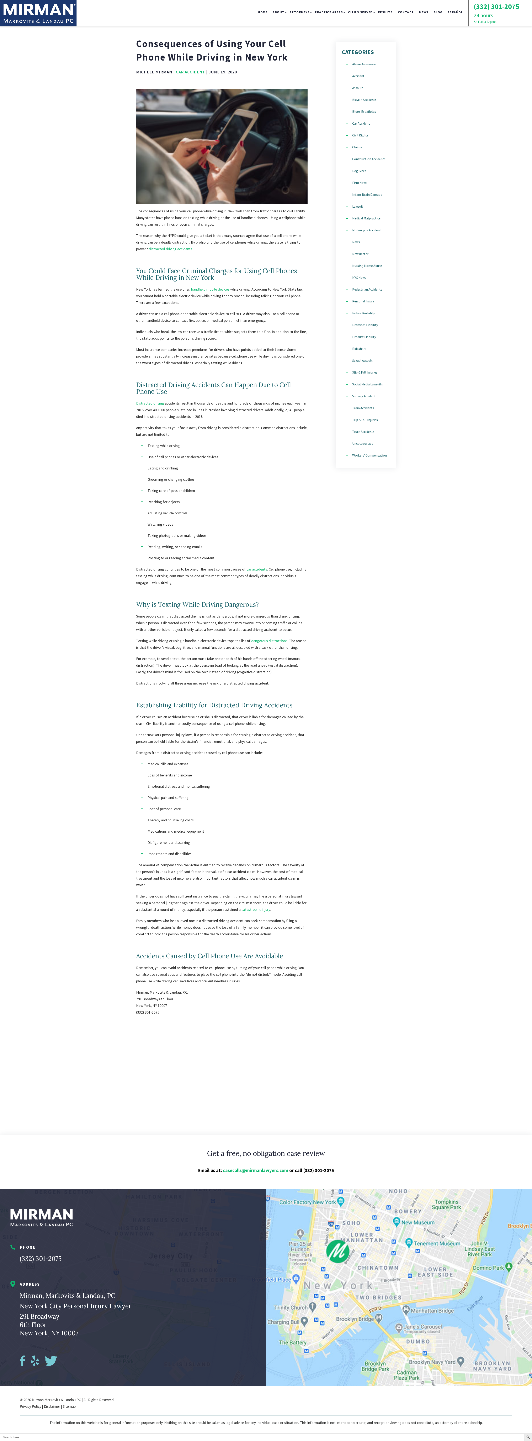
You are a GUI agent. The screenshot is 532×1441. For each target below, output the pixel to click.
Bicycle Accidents (364, 100)
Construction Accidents (368, 159)
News (424, 12)
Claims (357, 147)
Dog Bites (359, 171)
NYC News (359, 277)
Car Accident (190, 71)
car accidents (256, 569)
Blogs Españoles (364, 111)
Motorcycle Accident (366, 230)
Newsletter (360, 254)
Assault (357, 88)
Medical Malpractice (366, 218)
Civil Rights (360, 135)
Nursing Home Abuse (367, 266)
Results (385, 12)
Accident (358, 76)
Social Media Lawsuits (367, 384)
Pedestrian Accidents (367, 289)
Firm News (359, 183)
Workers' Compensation (369, 455)
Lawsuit (357, 206)
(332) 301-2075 (41, 1259)
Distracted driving (150, 403)
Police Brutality (363, 313)
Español (455, 12)
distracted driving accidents (170, 248)
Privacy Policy (30, 1406)
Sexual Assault (362, 360)
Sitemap (69, 1406)
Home (262, 12)
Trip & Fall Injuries (365, 420)
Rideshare (359, 349)
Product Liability (364, 337)
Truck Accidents (363, 432)
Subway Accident (364, 396)
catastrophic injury (255, 909)
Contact (406, 12)
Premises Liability (365, 325)
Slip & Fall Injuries (364, 372)
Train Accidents (363, 408)
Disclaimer (52, 1406)
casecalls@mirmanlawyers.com (255, 1170)
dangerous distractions (268, 640)
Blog (438, 12)
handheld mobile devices (209, 289)
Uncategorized (362, 443)
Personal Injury (363, 301)
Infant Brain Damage (367, 194)
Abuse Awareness (364, 64)
